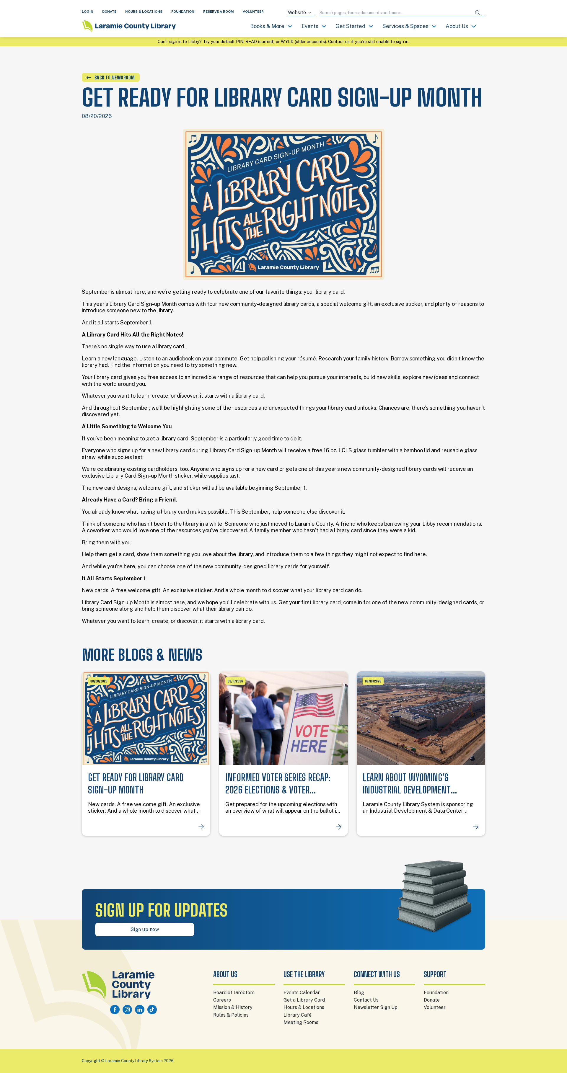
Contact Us (366, 1000)
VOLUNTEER (253, 11)
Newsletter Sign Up (375, 1007)
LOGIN (87, 11)
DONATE (109, 11)
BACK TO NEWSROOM (114, 77)
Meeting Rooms (301, 1022)
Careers (222, 1000)
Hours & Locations (304, 1007)
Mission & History (232, 1007)
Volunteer (435, 1007)
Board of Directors (234, 992)
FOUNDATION (182, 11)
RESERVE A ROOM (218, 11)
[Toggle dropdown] (290, 26)
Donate (432, 1000)
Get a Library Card (304, 1000)
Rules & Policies (231, 1015)
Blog (359, 992)
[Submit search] (477, 12)
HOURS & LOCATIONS (143, 11)
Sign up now (145, 929)
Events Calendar (302, 992)
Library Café (298, 1015)
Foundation (436, 992)
